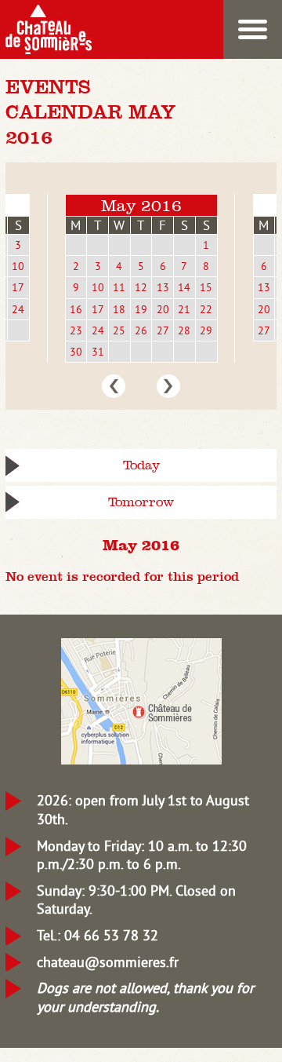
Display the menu (252, 29)
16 (76, 309)
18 (119, 309)
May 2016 (141, 205)
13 (163, 287)
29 (206, 330)
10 (18, 266)
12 (141, 287)
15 (206, 287)
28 (184, 330)
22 (206, 309)
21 (184, 309)
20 (163, 309)
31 (98, 352)
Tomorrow (141, 502)
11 (119, 287)
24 (18, 309)
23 (76, 330)
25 (119, 330)
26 (141, 330)
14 (184, 287)
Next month (168, 386)
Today (141, 465)
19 (141, 309)
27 (163, 330)
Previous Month (113, 386)
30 (76, 352)
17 (18, 287)
